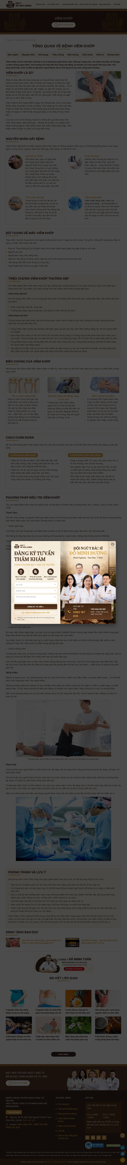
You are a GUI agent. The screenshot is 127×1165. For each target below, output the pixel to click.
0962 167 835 (79, 614)
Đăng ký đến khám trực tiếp (37, 613)
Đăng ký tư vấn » (36, 607)
